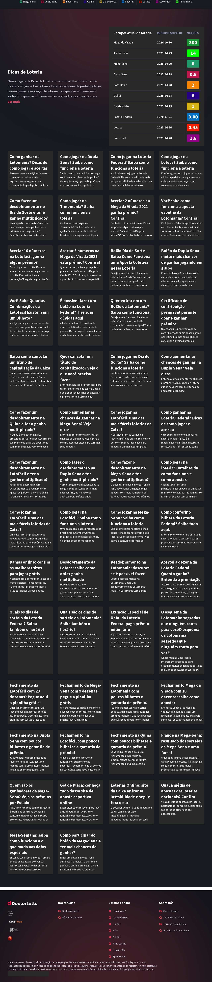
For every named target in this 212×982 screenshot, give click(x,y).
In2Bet (117, 924)
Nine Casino (119, 943)
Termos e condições (174, 924)
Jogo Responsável (173, 917)
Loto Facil (120, 138)
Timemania (121, 53)
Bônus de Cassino (72, 917)
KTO (115, 930)
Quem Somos (170, 911)
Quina (117, 96)
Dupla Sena (120, 74)
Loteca (118, 127)
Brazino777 (119, 911)
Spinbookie (119, 956)
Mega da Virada (123, 43)
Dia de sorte (121, 106)
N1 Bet (117, 937)
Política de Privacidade (176, 930)
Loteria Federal (123, 117)
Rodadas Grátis (70, 911)
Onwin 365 (119, 950)
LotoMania (120, 85)
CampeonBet (120, 917)
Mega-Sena (121, 64)
